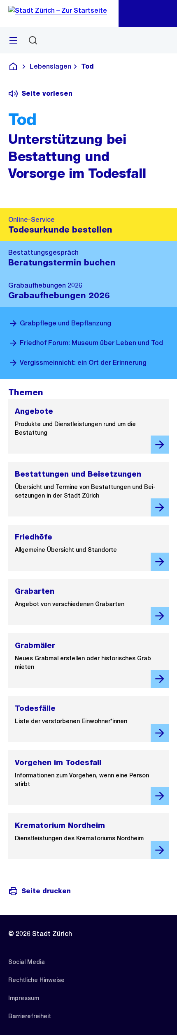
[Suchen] (33, 40)
